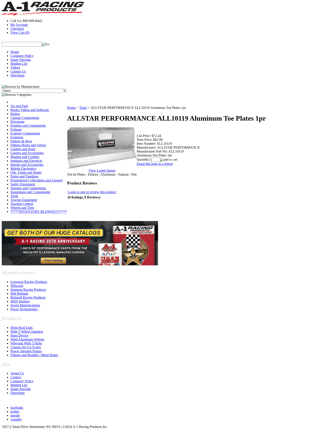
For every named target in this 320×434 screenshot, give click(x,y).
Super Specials (20, 60)
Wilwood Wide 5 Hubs (26, 343)
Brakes (15, 114)
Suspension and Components (30, 192)
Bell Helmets (19, 293)
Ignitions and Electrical (26, 161)
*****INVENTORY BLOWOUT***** (38, 211)
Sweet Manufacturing (25, 305)
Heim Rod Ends (21, 327)
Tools (14, 196)
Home (14, 52)
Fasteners (16, 137)
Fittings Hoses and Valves (28, 145)
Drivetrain (17, 121)
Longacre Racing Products (28, 282)
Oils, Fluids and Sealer (26, 172)
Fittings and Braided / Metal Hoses (34, 355)
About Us (17, 373)
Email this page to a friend (155, 164)
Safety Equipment (22, 184)
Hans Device (19, 335)
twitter (14, 411)
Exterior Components (25, 133)
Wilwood (16, 286)
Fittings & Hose (21, 141)
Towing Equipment (23, 200)
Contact (15, 377)
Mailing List (18, 63)
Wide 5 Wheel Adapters (26, 331)
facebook (16, 407)
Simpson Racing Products (28, 289)
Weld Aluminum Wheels (27, 339)
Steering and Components (28, 188)
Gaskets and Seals (22, 149)
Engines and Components (28, 125)
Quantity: (143, 159)
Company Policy (22, 56)
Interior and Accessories (26, 164)
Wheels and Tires (22, 208)
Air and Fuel (19, 106)
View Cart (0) (19, 32)
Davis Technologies (24, 309)
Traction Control (21, 204)
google (15, 415)
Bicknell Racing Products (27, 297)
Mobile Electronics (23, 168)
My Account (19, 25)
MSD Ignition (20, 301)
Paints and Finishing (24, 176)
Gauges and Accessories (27, 153)
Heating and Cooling (24, 157)
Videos (15, 67)
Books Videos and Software (29, 110)
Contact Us (18, 71)
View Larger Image (102, 170)
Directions (17, 75)
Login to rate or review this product (92, 192)
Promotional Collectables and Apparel (36, 180)
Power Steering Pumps (26, 351)
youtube (16, 419)
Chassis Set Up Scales (25, 347)
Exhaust (16, 129)
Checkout (17, 28)
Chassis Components (24, 118)
